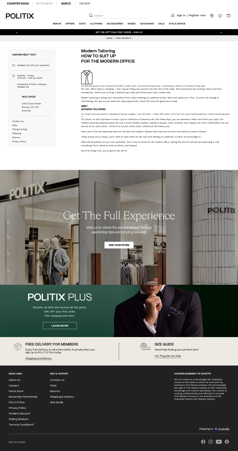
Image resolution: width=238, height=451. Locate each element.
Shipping (16, 133)
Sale (161, 24)
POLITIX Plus (17, 402)
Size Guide (56, 402)
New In (57, 24)
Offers (70, 24)
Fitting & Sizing (19, 129)
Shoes (132, 24)
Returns (16, 137)
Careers (14, 386)
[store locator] (210, 15)
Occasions (147, 24)
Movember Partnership (23, 397)
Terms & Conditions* (21, 425)
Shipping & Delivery (62, 397)
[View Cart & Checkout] (229, 16)
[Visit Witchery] (44, 3)
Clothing (96, 24)
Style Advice (177, 24)
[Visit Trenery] (85, 3)
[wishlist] (218, 16)
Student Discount (19, 413)
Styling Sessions (18, 419)
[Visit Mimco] (66, 3)
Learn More (59, 326)
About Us (14, 380)
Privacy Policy (19, 141)
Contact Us (23, 65)
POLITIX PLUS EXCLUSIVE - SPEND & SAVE (119, 32)
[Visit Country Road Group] (17, 3)
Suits (82, 24)
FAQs (14, 125)
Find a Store (16, 391)
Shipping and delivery (38, 358)
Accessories (115, 24)
